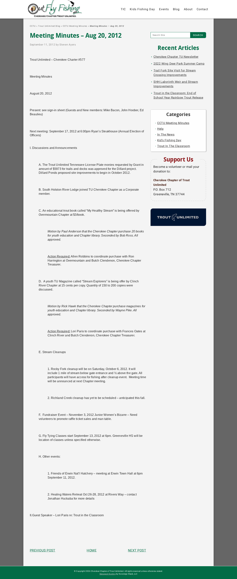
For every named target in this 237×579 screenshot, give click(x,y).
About (188, 9)
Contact (202, 9)
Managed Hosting (108, 574)
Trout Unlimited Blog (49, 26)
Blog (176, 9)
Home (91, 550)
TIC (123, 9)
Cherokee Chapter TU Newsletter (175, 56)
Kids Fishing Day (142, 9)
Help (160, 129)
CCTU (33, 26)
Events (164, 9)
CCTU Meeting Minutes (75, 26)
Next (137, 550)
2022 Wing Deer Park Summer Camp (178, 63)
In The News (165, 134)
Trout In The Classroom (173, 146)
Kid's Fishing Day (169, 140)
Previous (42, 550)
